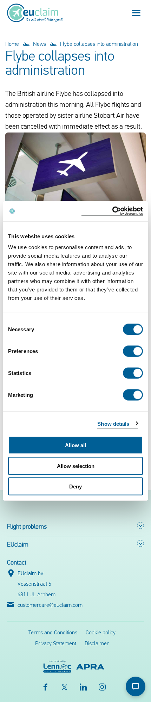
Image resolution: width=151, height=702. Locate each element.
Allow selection (75, 466)
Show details (113, 423)
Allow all (75, 445)
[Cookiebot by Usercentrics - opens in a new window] (112, 211)
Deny (75, 486)
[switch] (133, 351)
